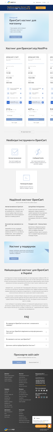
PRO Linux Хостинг (23, 379)
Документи (21, 415)
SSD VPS (6, 392)
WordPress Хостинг (23, 382)
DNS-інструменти (8, 411)
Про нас (21, 411)
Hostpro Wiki (7, 415)
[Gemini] (42, 397)
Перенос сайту (22, 391)
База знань (7, 417)
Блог (6, 413)
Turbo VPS (7, 396)
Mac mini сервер (8, 405)
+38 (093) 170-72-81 (40, 381)
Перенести (14, 258)
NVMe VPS (7, 391)
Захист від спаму (22, 396)
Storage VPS (7, 399)
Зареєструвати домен (9, 375)
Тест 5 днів (14, 122)
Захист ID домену (8, 380)
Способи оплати (22, 417)
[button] (49, 88)
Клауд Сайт (21, 384)
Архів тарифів (22, 401)
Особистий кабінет (23, 418)
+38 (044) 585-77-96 (40, 383)
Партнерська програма (24, 420)
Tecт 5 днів (36, 122)
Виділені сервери (8, 401)
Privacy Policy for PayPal (24, 422)
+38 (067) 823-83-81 (40, 380)
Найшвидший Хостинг (24, 375)
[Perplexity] (44, 397)
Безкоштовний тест (34, 362)
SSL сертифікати (22, 392)
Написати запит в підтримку (40, 385)
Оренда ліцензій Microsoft (25, 399)
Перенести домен (8, 377)
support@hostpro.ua (39, 377)
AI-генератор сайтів (23, 394)
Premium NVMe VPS (9, 394)
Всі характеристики (26, 132)
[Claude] (39, 397)
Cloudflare (21, 398)
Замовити (40, 7)
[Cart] (34, 2)
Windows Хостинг (23, 380)
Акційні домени (8, 379)
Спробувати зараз (15, 37)
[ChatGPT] (36, 397)
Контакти (21, 413)
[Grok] (47, 397)
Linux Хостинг (22, 377)
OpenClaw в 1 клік (8, 407)
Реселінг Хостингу (23, 386)
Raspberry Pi (7, 403)
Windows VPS (7, 398)
